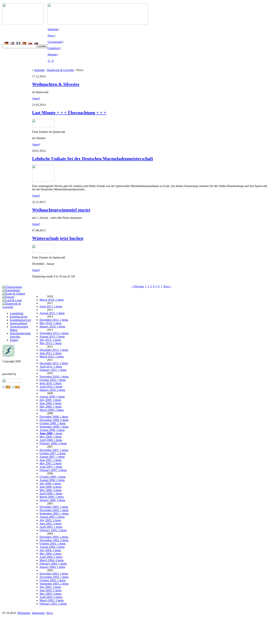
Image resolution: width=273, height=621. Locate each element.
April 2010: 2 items (51, 386)
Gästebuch (54, 48)
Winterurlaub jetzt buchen (57, 238)
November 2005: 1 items (54, 510)
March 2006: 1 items (52, 496)
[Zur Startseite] (22, 23)
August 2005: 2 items (52, 516)
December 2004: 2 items (54, 536)
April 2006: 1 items (51, 493)
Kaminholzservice (20, 320)
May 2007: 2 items (50, 463)
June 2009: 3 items (50, 403)
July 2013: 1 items (50, 339)
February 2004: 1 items (53, 563)
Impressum (38, 613)
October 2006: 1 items (53, 476)
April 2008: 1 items (51, 440)
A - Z (51, 60)
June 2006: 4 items (50, 486)
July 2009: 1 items (50, 400)
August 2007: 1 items (52, 456)
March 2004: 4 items (52, 560)
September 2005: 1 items (54, 513)
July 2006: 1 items (50, 483)
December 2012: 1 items (54, 349)
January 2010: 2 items (52, 389)
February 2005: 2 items (53, 530)
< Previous (137, 286)
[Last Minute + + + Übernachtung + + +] (43, 126)
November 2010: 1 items (54, 376)
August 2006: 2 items (52, 480)
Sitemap (52, 54)
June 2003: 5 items (50, 590)
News (51, 35)
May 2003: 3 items (50, 593)
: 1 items (51, 433)
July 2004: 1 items (50, 550)
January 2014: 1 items (52, 326)
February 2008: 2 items (53, 443)
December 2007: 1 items (54, 450)
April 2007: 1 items (51, 466)
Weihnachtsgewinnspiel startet (61, 209)
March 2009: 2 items (52, 410)
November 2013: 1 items (54, 333)
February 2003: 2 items (53, 603)
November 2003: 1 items (54, 577)
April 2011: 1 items (51, 366)
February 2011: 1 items (53, 369)
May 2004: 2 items (50, 553)
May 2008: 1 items (50, 436)
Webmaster (23, 613)
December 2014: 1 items (54, 319)
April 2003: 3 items (51, 597)
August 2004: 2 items (52, 546)
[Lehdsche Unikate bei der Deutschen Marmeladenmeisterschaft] (43, 180)
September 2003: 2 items (54, 583)
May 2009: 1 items (50, 406)
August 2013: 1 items (52, 336)
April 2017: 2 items (51, 306)
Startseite (53, 29)
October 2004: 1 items (53, 543)
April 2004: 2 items (51, 556)
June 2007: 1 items (50, 460)
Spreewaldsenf (18, 323)
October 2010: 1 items (53, 379)
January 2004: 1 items (52, 566)
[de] (6, 43)
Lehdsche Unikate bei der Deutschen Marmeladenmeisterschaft (92, 158)
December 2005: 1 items (54, 506)
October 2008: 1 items (53, 423)
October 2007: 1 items (53, 453)
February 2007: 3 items (53, 470)
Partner (14, 340)
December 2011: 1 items (54, 363)
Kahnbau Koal (18, 316)
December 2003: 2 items (54, 573)
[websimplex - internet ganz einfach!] (11, 381)
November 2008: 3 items (54, 420)
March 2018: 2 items (52, 299)
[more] (36, 98)
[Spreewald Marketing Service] (8, 355)
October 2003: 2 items (53, 580)
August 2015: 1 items (52, 313)
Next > (167, 286)
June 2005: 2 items (50, 523)
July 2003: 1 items (50, 587)
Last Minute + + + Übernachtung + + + (69, 112)
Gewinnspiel (55, 41)
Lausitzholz (16, 313)
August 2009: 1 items (52, 396)
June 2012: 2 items (50, 353)
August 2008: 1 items (52, 430)
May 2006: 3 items (50, 490)
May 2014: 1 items (50, 323)
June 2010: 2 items (50, 383)
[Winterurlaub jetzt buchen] (43, 251)
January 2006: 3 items (52, 500)
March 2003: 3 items (52, 600)
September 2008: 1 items (54, 426)
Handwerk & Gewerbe (60, 70)
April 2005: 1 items (51, 526)
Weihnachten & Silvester (56, 84)
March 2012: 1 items (52, 356)
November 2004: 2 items (54, 540)
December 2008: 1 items (54, 416)
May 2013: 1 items (50, 343)
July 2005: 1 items (50, 520)
